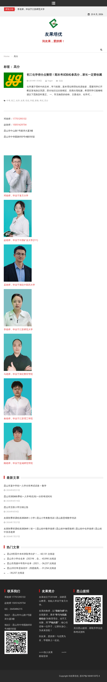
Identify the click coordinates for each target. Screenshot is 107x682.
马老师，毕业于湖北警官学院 (18, 374)
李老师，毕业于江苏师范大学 (31, 9)
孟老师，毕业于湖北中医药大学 (19, 284)
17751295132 (19, 118)
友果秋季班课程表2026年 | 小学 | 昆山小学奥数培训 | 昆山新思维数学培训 (40, 518)
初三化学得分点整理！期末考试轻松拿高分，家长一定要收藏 (64, 74)
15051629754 (19, 124)
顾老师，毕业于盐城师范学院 (18, 463)
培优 (27, 100)
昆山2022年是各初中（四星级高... (23, 568)
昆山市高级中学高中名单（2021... (23, 563)
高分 (46, 100)
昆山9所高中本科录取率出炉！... (23, 554)
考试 (41, 100)
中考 (8, 100)
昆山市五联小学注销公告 (16, 507)
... (8, 573)
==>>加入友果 (46, 652)
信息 (61, 81)
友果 (23, 100)
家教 (37, 100)
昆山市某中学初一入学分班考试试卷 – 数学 (25, 485)
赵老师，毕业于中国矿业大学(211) (21, 240)
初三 (13, 100)
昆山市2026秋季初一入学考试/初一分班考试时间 (28, 496)
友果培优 (53, 34)
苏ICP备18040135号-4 (90, 676)
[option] (32, 9)
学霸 (32, 100)
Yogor (50, 81)
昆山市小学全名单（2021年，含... (23, 558)
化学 (18, 100)
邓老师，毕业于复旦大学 (16, 195)
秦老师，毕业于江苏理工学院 (18, 418)
